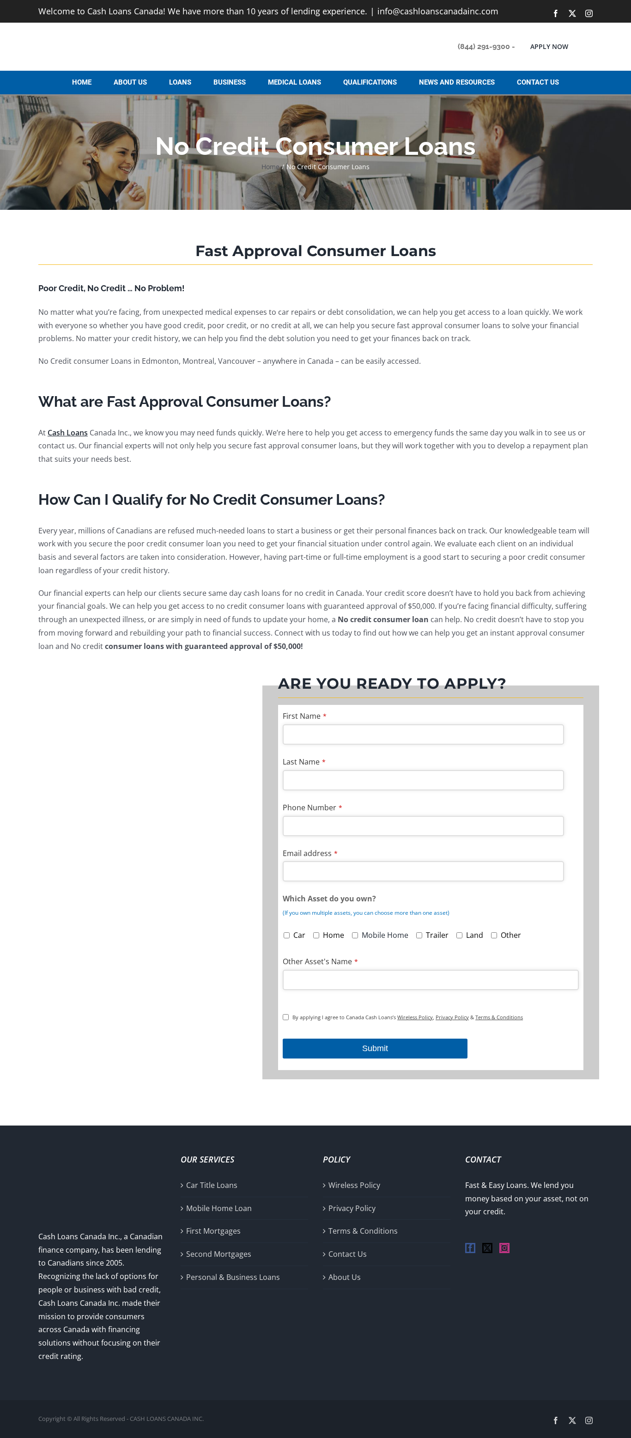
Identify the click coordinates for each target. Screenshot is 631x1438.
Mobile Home (385, 935)
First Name (305, 716)
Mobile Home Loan (219, 1208)
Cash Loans (68, 433)
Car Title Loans (211, 1185)
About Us (344, 1277)
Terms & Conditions (499, 1017)
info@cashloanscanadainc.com (437, 11)
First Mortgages (213, 1231)
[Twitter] (487, 1248)
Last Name (304, 762)
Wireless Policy (415, 1017)
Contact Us (347, 1254)
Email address (310, 853)
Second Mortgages (218, 1254)
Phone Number (312, 807)
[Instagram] (504, 1248)
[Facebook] (470, 1248)
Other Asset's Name (320, 961)
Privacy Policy (452, 1017)
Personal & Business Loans (233, 1277)
